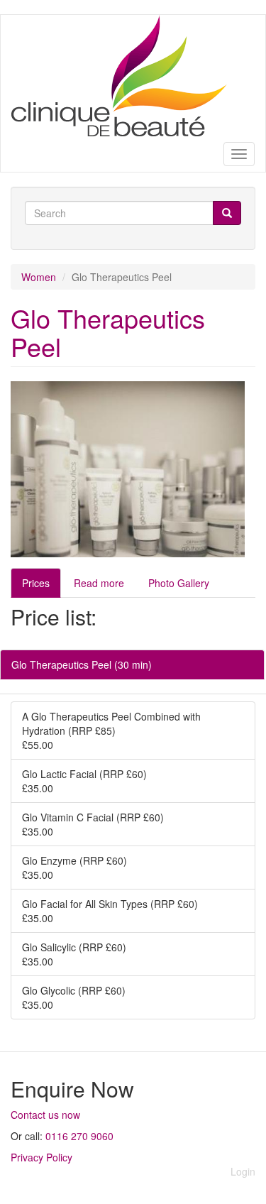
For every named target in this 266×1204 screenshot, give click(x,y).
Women (38, 277)
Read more (99, 583)
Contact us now (45, 1114)
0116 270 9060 (79, 1136)
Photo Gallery (178, 583)
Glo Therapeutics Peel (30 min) (81, 664)
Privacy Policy (41, 1157)
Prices (36, 583)
